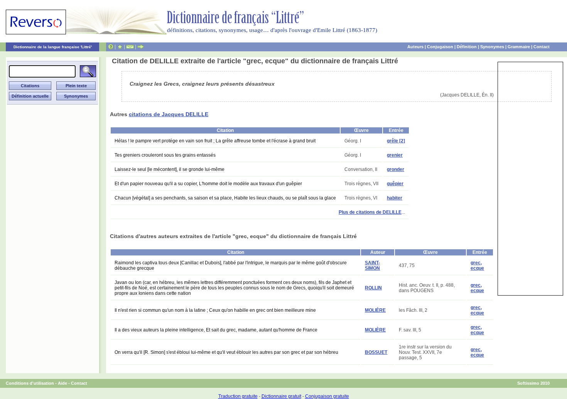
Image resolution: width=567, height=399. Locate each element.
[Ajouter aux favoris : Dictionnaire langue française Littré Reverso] (120, 46)
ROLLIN (373, 288)
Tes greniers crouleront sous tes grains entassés (165, 155)
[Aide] (110, 46)
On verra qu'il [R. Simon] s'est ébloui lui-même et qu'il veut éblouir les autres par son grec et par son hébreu (226, 352)
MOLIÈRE (375, 310)
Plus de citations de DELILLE (370, 212)
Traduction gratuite (238, 396)
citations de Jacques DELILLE (168, 114)
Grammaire (519, 46)
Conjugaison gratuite (327, 396)
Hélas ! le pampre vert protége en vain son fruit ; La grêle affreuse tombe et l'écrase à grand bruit (215, 141)
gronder (395, 169)
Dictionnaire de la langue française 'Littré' (53, 47)
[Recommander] (140, 46)
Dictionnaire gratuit (281, 396)
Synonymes (492, 46)
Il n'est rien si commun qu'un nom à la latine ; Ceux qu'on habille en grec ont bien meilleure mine (215, 310)
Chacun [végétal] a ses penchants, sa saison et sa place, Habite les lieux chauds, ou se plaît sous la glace (225, 198)
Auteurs (415, 46)
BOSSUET (376, 352)
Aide (62, 383)
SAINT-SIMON (372, 265)
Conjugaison (440, 46)
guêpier (395, 183)
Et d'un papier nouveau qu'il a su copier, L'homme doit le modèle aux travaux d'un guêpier (208, 183)
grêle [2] (396, 141)
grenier (395, 155)
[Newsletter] (130, 46)
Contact (541, 46)
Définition (467, 46)
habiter (394, 198)
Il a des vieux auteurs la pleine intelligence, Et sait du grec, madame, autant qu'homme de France (216, 330)
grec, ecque (477, 265)
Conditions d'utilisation (30, 383)
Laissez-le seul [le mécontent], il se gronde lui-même (169, 169)
